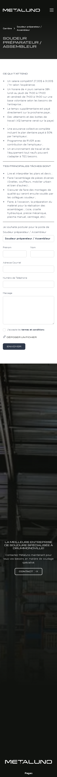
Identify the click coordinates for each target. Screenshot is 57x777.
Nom (33, 247)
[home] (26, 10)
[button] (51, 10)
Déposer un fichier (22, 337)
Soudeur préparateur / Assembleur (24, 232)
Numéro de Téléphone (15, 278)
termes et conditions (33, 329)
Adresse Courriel (12, 262)
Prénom (7, 247)
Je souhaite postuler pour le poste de (26, 227)
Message (7, 293)
